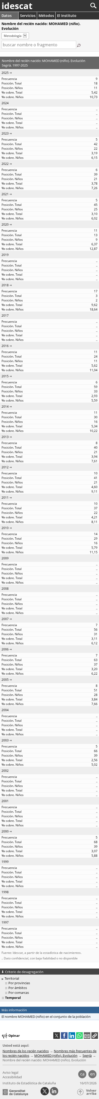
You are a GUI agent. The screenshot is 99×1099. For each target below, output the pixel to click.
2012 (5, 467)
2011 (5, 497)
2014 (5, 406)
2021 (5, 194)
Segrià (87, 1055)
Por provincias (19, 983)
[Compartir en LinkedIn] (72, 1035)
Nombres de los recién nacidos (26, 1051)
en (92, 1074)
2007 (5, 619)
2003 (5, 740)
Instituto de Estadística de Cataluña (29, 1083)
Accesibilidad (12, 1077)
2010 (5, 528)
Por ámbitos (17, 987)
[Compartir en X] (56, 1035)
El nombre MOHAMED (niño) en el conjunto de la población (46, 1016)
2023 (5, 133)
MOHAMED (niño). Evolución (55, 1055)
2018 (5, 285)
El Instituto (66, 15)
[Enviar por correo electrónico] (87, 1035)
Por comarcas (18, 992)
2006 (5, 649)
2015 (5, 376)
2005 (5, 679)
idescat (17, 6)
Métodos (46, 15)
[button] (94, 1035)
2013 (5, 437)
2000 (5, 831)
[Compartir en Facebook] (64, 1035)
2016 (5, 346)
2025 (5, 73)
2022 (5, 164)
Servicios (28, 15)
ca (82, 1074)
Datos (7, 15)
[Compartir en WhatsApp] (79, 1035)
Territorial (12, 978)
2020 (5, 224)
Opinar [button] (14, 1035)
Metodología (13, 36)
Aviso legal (10, 1072)
